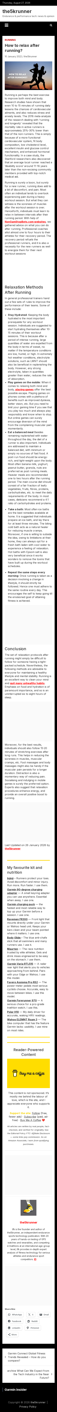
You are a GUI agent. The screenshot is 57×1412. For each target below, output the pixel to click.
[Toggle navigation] (6, 25)
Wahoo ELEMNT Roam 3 (22, 1019)
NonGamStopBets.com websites (25, 221)
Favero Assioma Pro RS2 (22, 982)
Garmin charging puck (21, 904)
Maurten (12, 948)
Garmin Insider (16, 1390)
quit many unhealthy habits (27, 683)
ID (35, 1259)
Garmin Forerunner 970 (22, 1000)
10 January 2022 (13, 56)
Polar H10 (13, 1011)
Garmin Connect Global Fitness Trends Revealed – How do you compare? (27, 1357)
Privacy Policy (27, 1406)
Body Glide (14, 937)
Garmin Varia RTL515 (20, 963)
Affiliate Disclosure (41, 1133)
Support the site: (20, 1113)
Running (10, 39)
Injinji (10, 878)
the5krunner (17, 11)
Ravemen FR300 (17, 919)
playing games (24, 389)
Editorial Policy (18, 1133)
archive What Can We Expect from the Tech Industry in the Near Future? (28, 1374)
